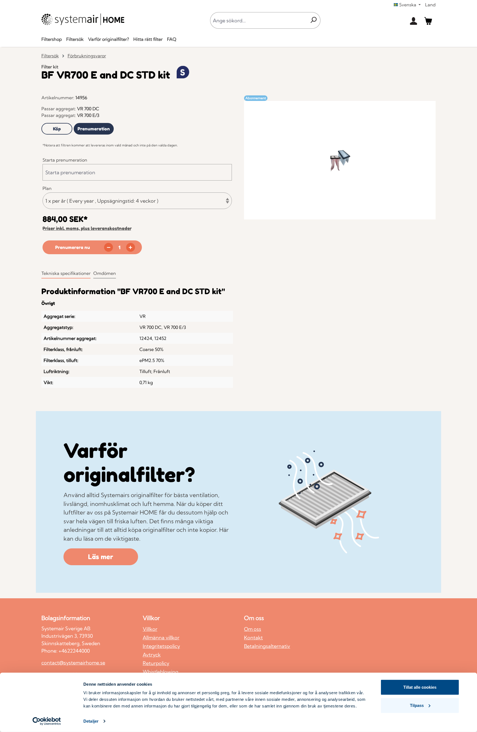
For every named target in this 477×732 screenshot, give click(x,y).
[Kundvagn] (428, 20)
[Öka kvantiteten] (130, 247)
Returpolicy (156, 663)
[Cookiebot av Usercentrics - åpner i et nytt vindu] (47, 721)
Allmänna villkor (161, 637)
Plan (47, 188)
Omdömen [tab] (104, 273)
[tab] (56, 129)
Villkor (150, 629)
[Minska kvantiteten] (108, 247)
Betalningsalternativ (267, 646)
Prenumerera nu (72, 247)
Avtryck (152, 654)
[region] (340, 160)
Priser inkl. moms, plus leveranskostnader (87, 228)
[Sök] (313, 20)
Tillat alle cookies (419, 687)
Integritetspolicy (161, 646)
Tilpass (417, 705)
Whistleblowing (160, 672)
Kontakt (253, 637)
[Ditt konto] (413, 20)
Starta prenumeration (65, 160)
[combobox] (258, 20)
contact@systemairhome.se (73, 662)
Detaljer (91, 721)
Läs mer (100, 557)
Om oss (252, 629)
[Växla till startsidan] (82, 19)
